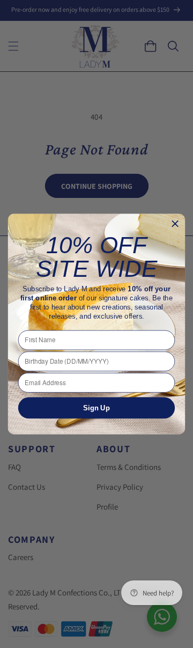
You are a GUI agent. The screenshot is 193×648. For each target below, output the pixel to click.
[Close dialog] (175, 224)
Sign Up (96, 408)
